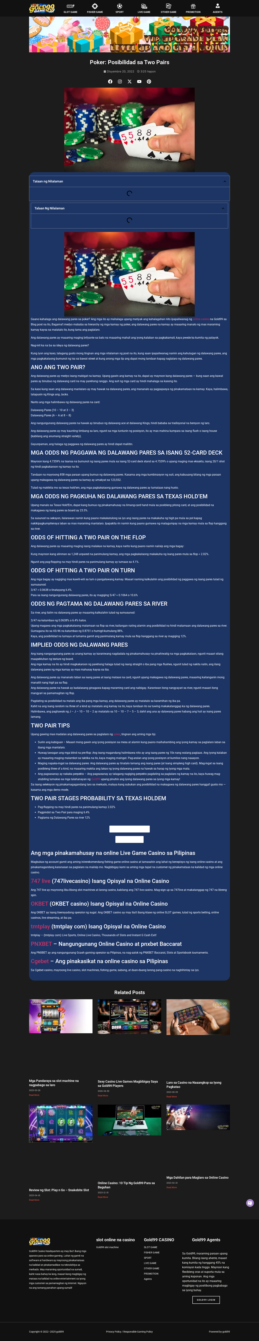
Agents (148, 1279)
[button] (224, 181)
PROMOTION (193, 12)
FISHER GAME (95, 12)
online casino (201, 319)
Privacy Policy (113, 1331)
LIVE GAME (144, 12)
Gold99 (95, 779)
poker (116, 734)
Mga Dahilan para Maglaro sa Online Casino (197, 1177)
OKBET (39, 903)
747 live (41, 881)
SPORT (120, 12)
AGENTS (218, 12)
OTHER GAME (168, 12)
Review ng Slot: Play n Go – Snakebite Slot (59, 1190)
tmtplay (40, 926)
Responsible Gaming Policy (138, 1331)
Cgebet (40, 961)
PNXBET (41, 944)
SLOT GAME (70, 12)
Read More (34, 1095)
